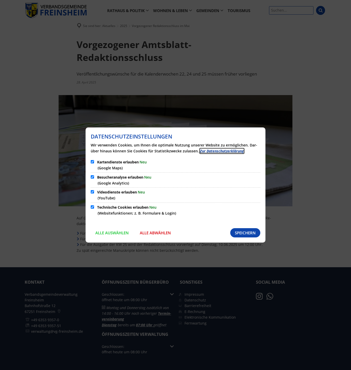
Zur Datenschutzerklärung (222, 151)
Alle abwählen (155, 232)
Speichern (245, 232)
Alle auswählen (112, 232)
